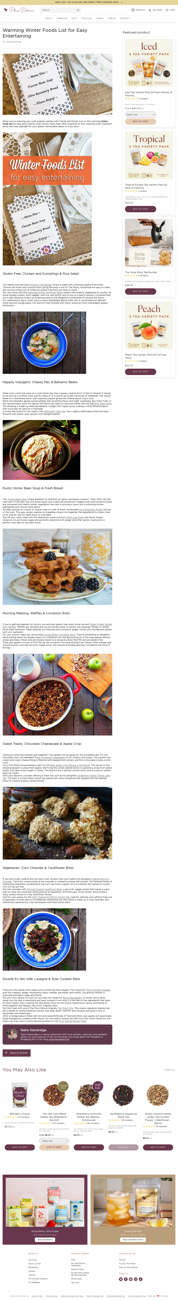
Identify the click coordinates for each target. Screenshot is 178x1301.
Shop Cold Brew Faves (133, 1240)
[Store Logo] (19, 10)
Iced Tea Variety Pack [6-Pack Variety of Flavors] (148, 94)
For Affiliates (34, 1282)
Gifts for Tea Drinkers (128, 1267)
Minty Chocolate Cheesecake (50, 758)
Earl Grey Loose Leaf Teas (72, 1296)
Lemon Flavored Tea (137, 1296)
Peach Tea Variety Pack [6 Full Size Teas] (145, 356)
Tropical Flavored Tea (115, 1296)
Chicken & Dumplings (40, 285)
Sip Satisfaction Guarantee (78, 1265)
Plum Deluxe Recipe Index (72, 1021)
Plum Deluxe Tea (22, 1296)
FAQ (73, 1260)
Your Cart (75, 1283)
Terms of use (37, 1296)
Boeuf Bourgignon (72, 998)
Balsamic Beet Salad (101, 404)
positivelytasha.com (59, 1039)
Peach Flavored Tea (94, 1296)
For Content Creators (38, 1279)
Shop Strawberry (45, 1240)
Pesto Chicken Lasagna (98, 990)
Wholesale (33, 1267)
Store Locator (34, 1264)
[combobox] (60, 10)
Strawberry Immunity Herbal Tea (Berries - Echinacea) (89, 1117)
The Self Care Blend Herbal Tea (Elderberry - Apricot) (54, 1117)
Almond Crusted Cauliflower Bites (44, 889)
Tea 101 (122, 1260)
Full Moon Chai (65, 1008)
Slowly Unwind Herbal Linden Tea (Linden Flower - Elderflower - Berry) (158, 1119)
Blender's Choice (20, 1114)
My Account (76, 1279)
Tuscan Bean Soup (17, 499)
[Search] (78, 10)
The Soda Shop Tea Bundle (141, 272)
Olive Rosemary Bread (90, 510)
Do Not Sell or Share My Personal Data (80, 1274)
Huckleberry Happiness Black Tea (123, 1115)
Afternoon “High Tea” (55, 411)
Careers (31, 1271)
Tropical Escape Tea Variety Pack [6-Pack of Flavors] (146, 186)
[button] (49, 18)
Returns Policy (77, 1269)
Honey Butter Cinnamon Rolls (59, 635)
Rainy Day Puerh (75, 517)
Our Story (32, 1260)
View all (169, 1070)
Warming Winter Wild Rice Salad (45, 293)
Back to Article (18, 1053)
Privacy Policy (52, 1296)
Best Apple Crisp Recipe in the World (70, 765)
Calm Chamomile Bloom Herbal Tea (50, 897)
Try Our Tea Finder (127, 1264)
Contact (32, 1275)
